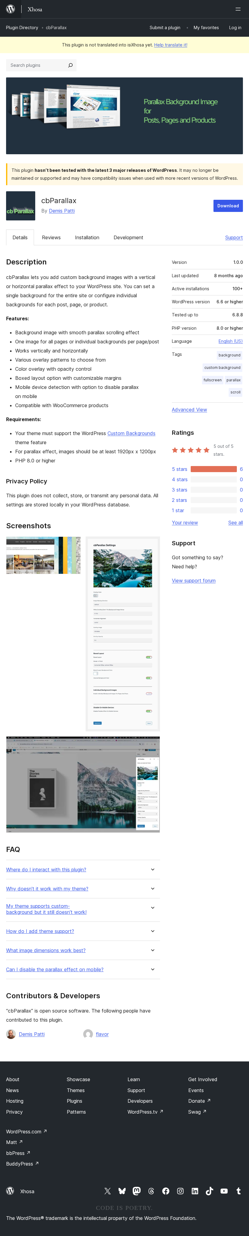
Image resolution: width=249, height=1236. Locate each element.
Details (20, 237)
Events (196, 1090)
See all (235, 522)
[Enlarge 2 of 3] (152, 545)
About (12, 1079)
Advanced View (189, 410)
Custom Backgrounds (131, 433)
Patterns (76, 1112)
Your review (185, 522)
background (229, 355)
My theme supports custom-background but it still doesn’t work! (46, 909)
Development (128, 237)
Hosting (14, 1101)
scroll (235, 392)
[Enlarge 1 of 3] (73, 545)
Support (234, 237)
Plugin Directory (22, 27)
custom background (222, 367)
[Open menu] (239, 9)
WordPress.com (26, 1132)
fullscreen (213, 380)
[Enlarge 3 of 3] (152, 744)
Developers (140, 1101)
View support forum (194, 580)
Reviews (51, 237)
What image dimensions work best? (46, 950)
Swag (197, 1112)
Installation (87, 237)
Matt (14, 1142)
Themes (76, 1090)
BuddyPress (22, 1164)
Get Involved (202, 1079)
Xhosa (27, 1191)
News (12, 1090)
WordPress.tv (146, 1112)
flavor (102, 1034)
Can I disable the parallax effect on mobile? (55, 969)
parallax (233, 380)
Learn (134, 1079)
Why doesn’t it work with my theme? (47, 889)
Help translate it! (170, 44)
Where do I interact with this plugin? (46, 870)
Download (228, 205)
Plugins (74, 1101)
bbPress (18, 1153)
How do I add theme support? (40, 931)
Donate (199, 1101)
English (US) (231, 341)
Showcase (78, 1079)
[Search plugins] (70, 65)
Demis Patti (62, 211)
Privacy (14, 1112)
